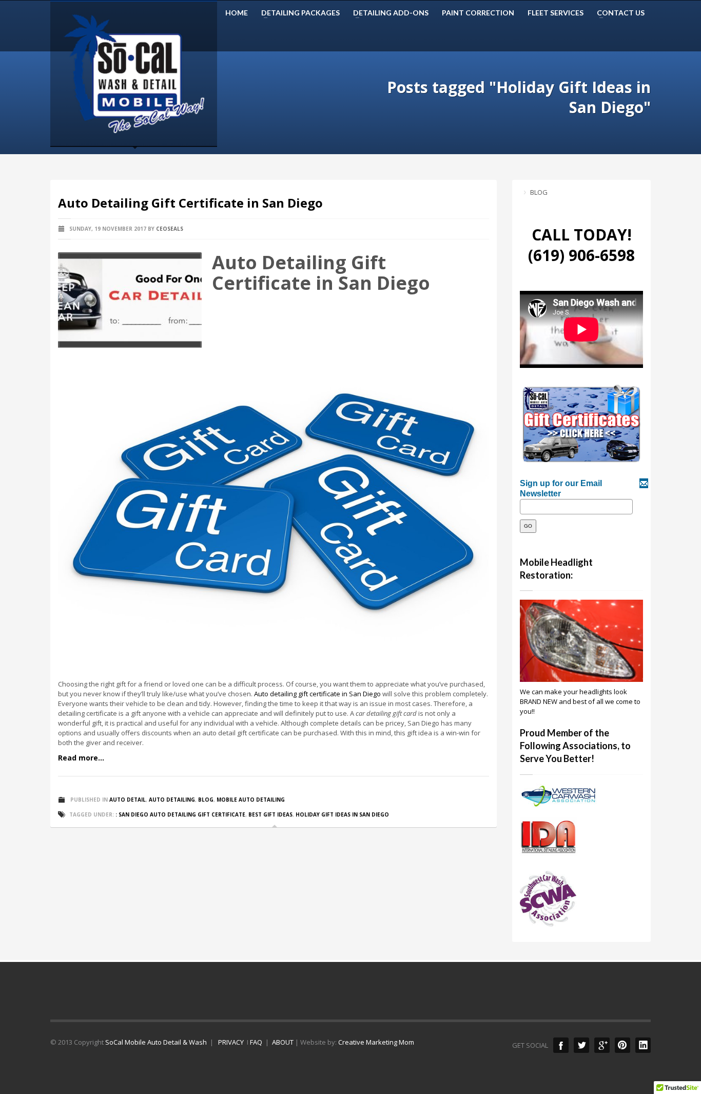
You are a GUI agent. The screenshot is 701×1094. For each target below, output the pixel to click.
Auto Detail (127, 799)
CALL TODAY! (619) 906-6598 (581, 245)
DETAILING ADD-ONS (388, 12)
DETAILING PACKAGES (297, 12)
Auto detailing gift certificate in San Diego (317, 693)
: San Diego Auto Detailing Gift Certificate (180, 814)
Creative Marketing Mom (376, 1042)
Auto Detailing (172, 799)
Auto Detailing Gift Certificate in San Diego (190, 202)
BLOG (539, 192)
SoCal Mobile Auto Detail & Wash (156, 1042)
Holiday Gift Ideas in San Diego (342, 814)
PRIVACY (230, 1042)
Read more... (81, 758)
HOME (236, 12)
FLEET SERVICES (555, 12)
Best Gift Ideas (270, 814)
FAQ (256, 1042)
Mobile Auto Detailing (251, 799)
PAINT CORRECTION (478, 12)
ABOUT (283, 1042)
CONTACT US (618, 12)
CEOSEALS (169, 228)
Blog (205, 799)
